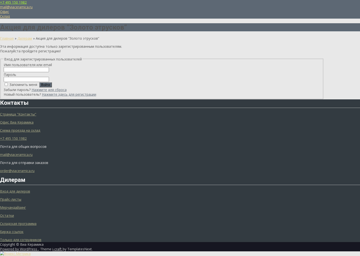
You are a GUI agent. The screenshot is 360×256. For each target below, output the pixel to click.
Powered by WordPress (19, 249)
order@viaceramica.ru (17, 170)
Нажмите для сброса (49, 89)
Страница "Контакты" (18, 114)
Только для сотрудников (20, 239)
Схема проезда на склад (20, 130)
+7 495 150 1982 (13, 2)
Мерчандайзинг (13, 207)
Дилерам (24, 38)
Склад (5, 16)
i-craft (57, 249)
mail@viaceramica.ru (16, 7)
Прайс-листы (10, 199)
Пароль (10, 74)
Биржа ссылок (12, 231)
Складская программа (18, 223)
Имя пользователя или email (28, 64)
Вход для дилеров (15, 191)
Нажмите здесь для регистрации (69, 94)
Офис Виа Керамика (17, 122)
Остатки (7, 215)
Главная (7, 38)
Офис (4, 11)
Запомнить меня (23, 84)
